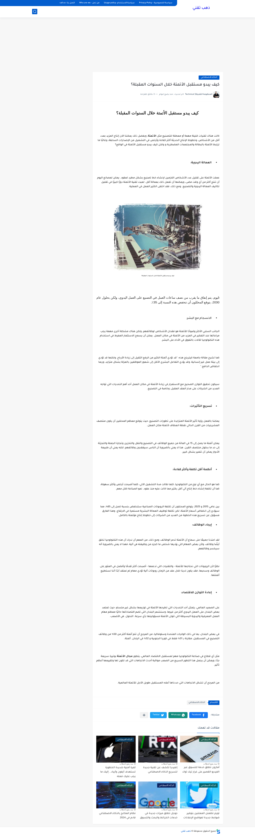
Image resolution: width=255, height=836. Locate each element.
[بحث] (34, 11)
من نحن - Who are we (89, 3)
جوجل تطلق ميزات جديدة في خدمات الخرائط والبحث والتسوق (158, 816)
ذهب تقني (201, 8)
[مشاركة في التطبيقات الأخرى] (144, 715)
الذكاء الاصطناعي (209, 77)
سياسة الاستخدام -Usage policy (119, 3)
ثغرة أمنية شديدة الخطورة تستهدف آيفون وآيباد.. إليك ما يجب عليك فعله (118, 772)
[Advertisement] (127, 45)
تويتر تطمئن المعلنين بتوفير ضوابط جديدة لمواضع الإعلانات (201, 816)
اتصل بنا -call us (67, 3)
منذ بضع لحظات (210, 764)
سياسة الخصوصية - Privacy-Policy (155, 3)
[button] (198, 715)
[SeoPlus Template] (218, 831)
